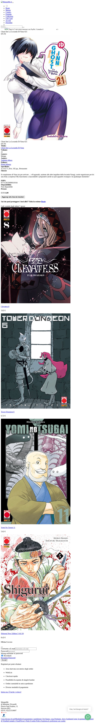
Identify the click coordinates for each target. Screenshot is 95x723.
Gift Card (9, 18)
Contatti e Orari (14, 721)
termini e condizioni (65, 29)
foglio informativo (50, 29)
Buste (8, 8)
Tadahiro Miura (6, 160)
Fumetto (9, 14)
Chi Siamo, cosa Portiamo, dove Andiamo (57, 719)
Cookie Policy (35, 721)
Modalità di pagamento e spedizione (28, 719)
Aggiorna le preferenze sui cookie (53, 721)
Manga (8, 10)
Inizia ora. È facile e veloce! (11, 692)
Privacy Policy (25, 721)
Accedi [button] (8, 21)
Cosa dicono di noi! (8, 719)
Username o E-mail (8, 649)
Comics (8, 12)
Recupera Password (8, 658)
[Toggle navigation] (13, 2)
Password (4, 651)
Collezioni (9, 16)
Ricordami (7, 656)
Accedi (4, 660)
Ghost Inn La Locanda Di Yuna (12, 148)
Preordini (9, 23)
